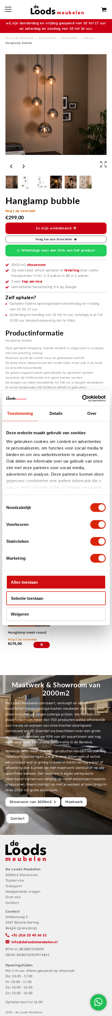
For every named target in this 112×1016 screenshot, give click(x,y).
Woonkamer (69, 38)
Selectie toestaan (27, 598)
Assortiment (47, 38)
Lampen (89, 38)
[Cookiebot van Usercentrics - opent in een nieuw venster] (82, 398)
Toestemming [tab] (20, 413)
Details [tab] (56, 413)
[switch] (98, 524)
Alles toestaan (24, 582)
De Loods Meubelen (19, 38)
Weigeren (20, 614)
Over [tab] (92, 413)
